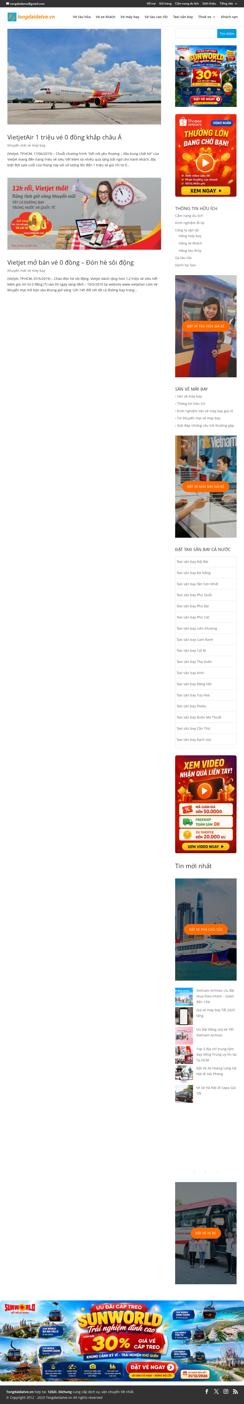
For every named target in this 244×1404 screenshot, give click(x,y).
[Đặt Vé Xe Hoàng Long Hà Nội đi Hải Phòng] (184, 1075)
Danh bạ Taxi (185, 265)
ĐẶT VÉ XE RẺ (205, 1233)
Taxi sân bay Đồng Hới (194, 684)
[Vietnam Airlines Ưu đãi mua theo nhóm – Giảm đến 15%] (184, 997)
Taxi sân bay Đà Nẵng (194, 572)
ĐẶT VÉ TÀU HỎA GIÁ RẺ (206, 326)
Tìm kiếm (227, 33)
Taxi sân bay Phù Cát (193, 617)
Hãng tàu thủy (190, 250)
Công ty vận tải (187, 230)
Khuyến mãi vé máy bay (26, 145)
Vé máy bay (130, 17)
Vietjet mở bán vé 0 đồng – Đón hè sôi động (70, 262)
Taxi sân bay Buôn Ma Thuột (199, 717)
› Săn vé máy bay (188, 396)
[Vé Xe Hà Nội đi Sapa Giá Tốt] (184, 1094)
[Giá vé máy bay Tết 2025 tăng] (184, 1017)
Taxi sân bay (183, 17)
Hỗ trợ (151, 3)
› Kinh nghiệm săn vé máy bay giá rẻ (204, 411)
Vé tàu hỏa (82, 17)
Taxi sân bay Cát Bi (191, 650)
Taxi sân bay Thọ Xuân (194, 661)
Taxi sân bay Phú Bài (193, 606)
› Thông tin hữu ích (190, 403)
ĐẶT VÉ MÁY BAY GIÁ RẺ (205, 486)
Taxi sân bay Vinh (190, 673)
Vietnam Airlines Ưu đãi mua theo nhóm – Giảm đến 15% (215, 996)
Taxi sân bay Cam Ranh (195, 639)
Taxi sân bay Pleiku (191, 706)
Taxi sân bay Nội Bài (192, 561)
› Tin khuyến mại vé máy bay (197, 418)
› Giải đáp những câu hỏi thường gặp (204, 425)
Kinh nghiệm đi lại (189, 222)
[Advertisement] (206, 1134)
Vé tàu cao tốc (156, 17)
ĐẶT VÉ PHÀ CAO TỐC (206, 929)
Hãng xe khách (190, 243)
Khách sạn (229, 17)
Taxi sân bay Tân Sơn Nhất (197, 584)
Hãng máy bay (190, 236)
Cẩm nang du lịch (187, 3)
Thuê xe (204, 17)
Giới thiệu (209, 3)
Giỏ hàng (165, 3)
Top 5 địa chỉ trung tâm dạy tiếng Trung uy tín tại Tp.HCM (216, 1055)
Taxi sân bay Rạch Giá (194, 739)
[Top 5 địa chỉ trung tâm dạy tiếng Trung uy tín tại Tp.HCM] (184, 1056)
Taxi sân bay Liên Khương (197, 628)
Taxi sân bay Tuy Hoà (193, 695)
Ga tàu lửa (183, 257)
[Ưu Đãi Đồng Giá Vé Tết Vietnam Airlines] (184, 1036)
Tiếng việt (226, 3)
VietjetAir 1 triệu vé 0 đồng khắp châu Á (64, 137)
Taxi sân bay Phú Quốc (194, 595)
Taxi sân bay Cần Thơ (193, 728)
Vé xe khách (105, 17)
